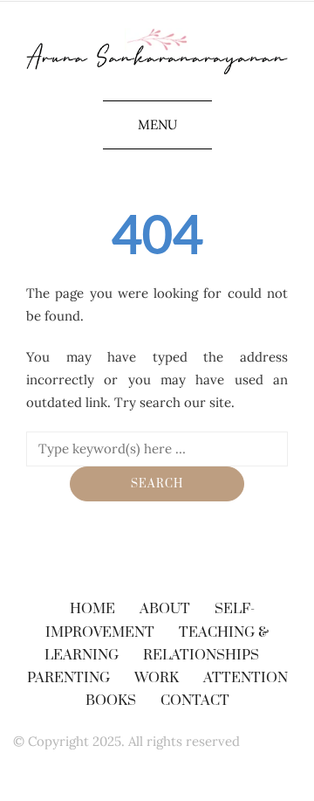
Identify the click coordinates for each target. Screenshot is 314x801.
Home (92, 609)
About (165, 609)
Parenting (68, 678)
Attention (245, 678)
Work (156, 678)
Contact (194, 700)
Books (110, 700)
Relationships (201, 655)
